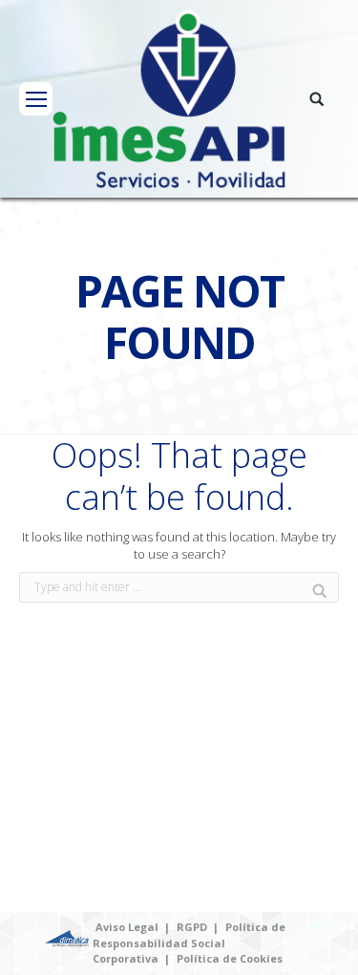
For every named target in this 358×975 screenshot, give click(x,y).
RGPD (192, 927)
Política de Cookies (230, 958)
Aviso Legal (126, 927)
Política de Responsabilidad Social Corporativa (189, 942)
